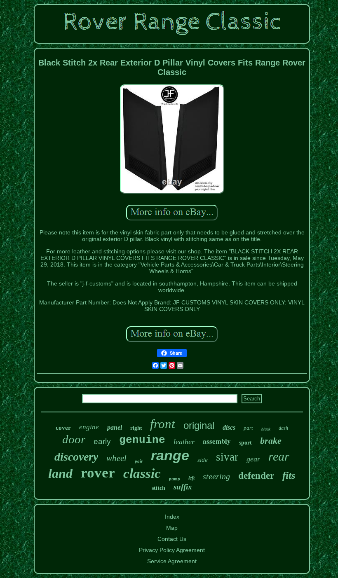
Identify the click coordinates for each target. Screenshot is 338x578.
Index (172, 516)
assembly (217, 441)
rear (278, 456)
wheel (116, 458)
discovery (76, 456)
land (60, 473)
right (136, 428)
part (248, 428)
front (162, 424)
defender (256, 475)
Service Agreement (172, 561)
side (202, 459)
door (73, 439)
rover (98, 473)
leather (184, 442)
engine (89, 427)
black (265, 429)
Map (172, 527)
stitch (158, 488)
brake (271, 440)
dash (283, 428)
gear (253, 459)
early (102, 441)
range (170, 455)
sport (245, 443)
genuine (142, 440)
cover (63, 427)
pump (174, 478)
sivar (227, 457)
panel (114, 427)
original (198, 425)
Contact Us (171, 539)
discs (229, 427)
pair (139, 461)
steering (216, 476)
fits (289, 475)
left (191, 478)
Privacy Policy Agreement (172, 550)
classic (142, 473)
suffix (183, 486)
